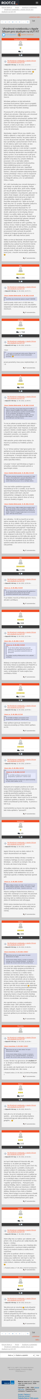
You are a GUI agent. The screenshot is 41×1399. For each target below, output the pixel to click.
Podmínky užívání (24, 1396)
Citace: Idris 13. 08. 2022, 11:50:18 (14, 641)
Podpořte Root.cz (23, 1398)
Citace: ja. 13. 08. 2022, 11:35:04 (13, 588)
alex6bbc (20, 320)
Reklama (27, 1394)
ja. (20, 375)
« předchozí (32, 17)
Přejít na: (10, 1355)
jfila (20, 1131)
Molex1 (20, 1084)
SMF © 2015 (19, 1367)
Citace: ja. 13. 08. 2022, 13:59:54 (13, 881)
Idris (20, 265)
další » (39, 17)
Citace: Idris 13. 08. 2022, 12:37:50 (14, 768)
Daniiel (18, 1369)
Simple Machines (28, 1367)
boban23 (20, 1208)
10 (27, 22)
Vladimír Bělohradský (20, 39)
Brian (30, 1369)
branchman (20, 821)
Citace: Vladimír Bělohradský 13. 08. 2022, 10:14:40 (19, 295)
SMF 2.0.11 (11, 1367)
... (23, 22)
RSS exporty (34, 1398)
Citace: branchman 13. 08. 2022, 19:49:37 (16, 952)
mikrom (20, 922)
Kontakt (20, 1394)
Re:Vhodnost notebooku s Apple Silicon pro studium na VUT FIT (21, 61)
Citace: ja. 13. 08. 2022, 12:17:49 (13, 714)
